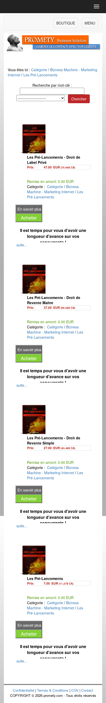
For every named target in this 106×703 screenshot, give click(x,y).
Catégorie (39, 69)
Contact (87, 690)
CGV (74, 690)
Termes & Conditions (52, 690)
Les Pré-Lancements (40, 74)
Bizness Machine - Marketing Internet (53, 189)
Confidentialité (23, 690)
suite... (21, 244)
